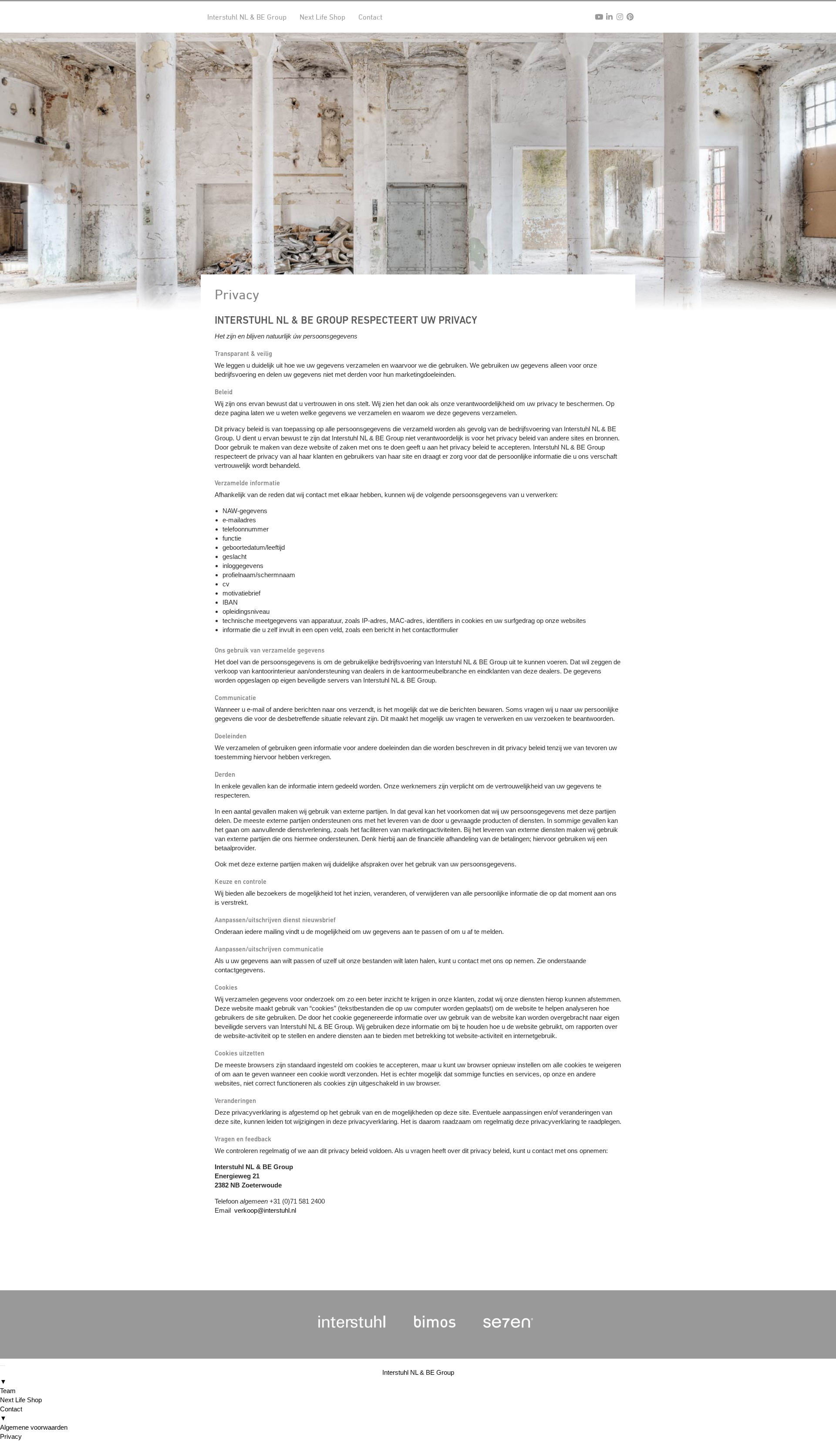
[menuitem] (418, 1377)
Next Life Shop (322, 17)
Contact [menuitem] (11, 1413)
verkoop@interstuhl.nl (265, 1210)
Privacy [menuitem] (11, 1436)
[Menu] (2, 1365)
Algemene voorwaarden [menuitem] (33, 1427)
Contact (370, 17)
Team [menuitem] (8, 1390)
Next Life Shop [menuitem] (21, 1400)
